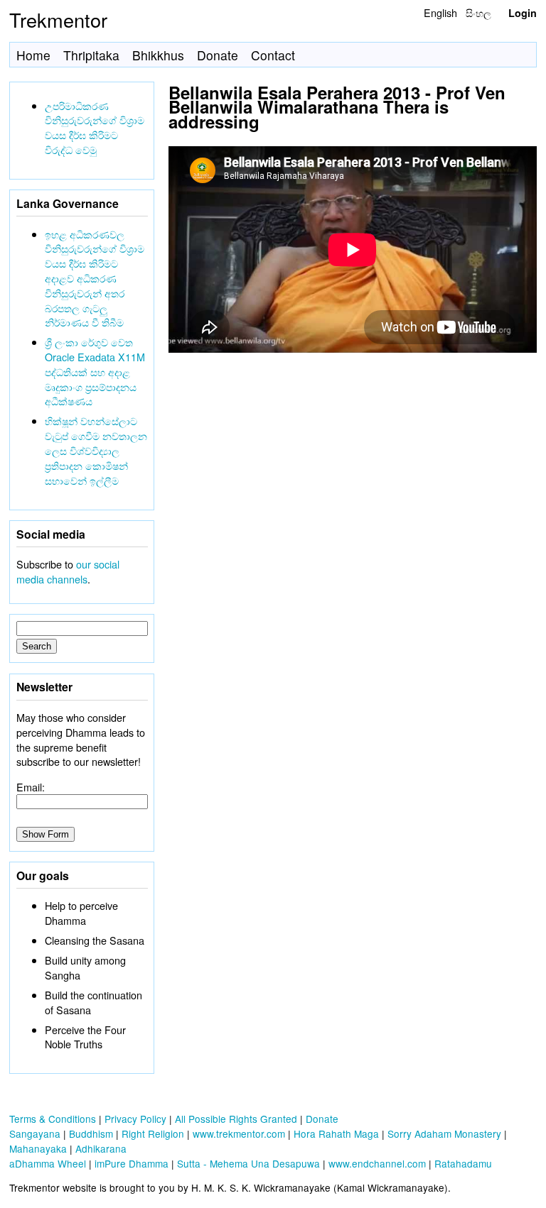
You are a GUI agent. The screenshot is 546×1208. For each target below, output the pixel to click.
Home (33, 55)
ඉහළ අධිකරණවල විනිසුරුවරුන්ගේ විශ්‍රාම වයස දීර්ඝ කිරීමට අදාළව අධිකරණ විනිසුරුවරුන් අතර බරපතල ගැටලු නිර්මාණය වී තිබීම (94, 278)
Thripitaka (91, 55)
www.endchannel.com (377, 1163)
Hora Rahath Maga (336, 1133)
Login (522, 13)
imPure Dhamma (131, 1163)
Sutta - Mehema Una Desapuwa (248, 1163)
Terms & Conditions (52, 1118)
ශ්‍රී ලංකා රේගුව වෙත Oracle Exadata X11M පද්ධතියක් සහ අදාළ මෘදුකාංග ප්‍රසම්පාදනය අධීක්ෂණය (95, 371)
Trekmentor (58, 19)
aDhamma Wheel (47, 1163)
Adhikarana (101, 1148)
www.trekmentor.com (239, 1133)
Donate (217, 55)
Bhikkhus (158, 55)
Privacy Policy (135, 1118)
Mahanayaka (38, 1148)
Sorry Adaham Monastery (444, 1133)
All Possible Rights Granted (236, 1118)
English (440, 12)
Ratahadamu (463, 1163)
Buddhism (91, 1133)
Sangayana (34, 1133)
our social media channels (67, 571)
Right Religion (153, 1133)
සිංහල (478, 12)
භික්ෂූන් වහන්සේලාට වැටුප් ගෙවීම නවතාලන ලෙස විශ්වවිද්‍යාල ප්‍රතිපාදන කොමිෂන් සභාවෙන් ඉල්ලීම (96, 450)
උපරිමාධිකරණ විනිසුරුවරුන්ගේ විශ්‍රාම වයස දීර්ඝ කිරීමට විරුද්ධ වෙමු (94, 127)
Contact (273, 55)
